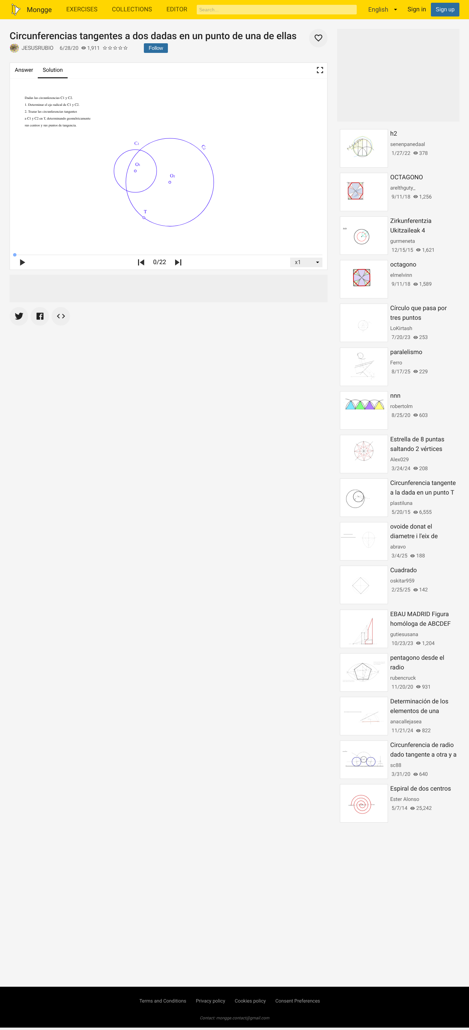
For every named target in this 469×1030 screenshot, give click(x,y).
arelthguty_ (402, 188)
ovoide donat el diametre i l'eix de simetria (414, 536)
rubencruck (403, 678)
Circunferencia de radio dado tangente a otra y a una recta (423, 755)
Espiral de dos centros (420, 788)
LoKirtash (401, 328)
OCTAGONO (406, 177)
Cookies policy (250, 1001)
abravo (398, 547)
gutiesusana (404, 634)
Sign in (417, 9)
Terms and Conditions (162, 1001)
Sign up (445, 9)
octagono (403, 264)
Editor (177, 9)
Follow (156, 48)
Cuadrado (403, 570)
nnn (395, 395)
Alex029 (399, 459)
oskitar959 (402, 581)
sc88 (395, 765)
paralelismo (406, 352)
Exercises (82, 9)
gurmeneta (402, 241)
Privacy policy (210, 1001)
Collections (132, 9)
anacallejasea (406, 721)
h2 (393, 133)
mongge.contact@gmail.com (243, 1018)
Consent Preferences (297, 1001)
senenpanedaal (407, 144)
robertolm (401, 406)
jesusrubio (38, 48)
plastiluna (401, 503)
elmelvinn (401, 275)
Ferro (396, 363)
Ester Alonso (404, 799)
